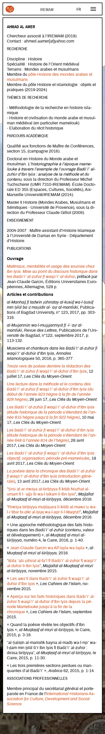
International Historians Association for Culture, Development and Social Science (51, 699)
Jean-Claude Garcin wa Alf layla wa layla (47, 548)
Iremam (10, 11)
